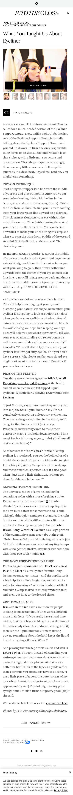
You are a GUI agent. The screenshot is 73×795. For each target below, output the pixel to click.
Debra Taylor (11, 652)
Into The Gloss (23, 113)
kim (5, 347)
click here (59, 711)
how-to (45, 723)
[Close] (70, 772)
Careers (15, 740)
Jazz (41, 553)
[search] (68, 12)
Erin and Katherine (15, 607)
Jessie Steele (44, 451)
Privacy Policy (37, 740)
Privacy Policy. (61, 790)
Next (63, 70)
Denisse (8, 397)
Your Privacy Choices (13, 742)
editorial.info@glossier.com (44, 765)
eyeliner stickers (57, 703)
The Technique (20, 23)
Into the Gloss (36, 13)
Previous (6, 70)
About (6, 740)
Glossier (36, 4)
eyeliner (34, 723)
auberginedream (17, 253)
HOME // (7, 23)
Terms (24, 740)
